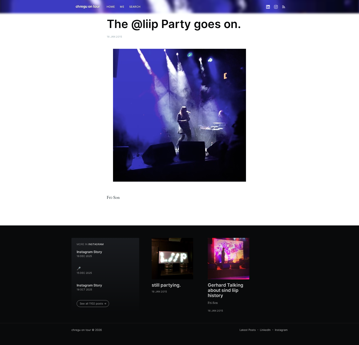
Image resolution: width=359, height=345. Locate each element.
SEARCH (134, 6)
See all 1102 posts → (93, 303)
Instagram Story (89, 252)
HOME (111, 6)
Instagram (281, 330)
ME (122, 6)
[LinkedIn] (268, 6)
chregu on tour (88, 6)
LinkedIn (265, 330)
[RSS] (284, 6)
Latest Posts (248, 330)
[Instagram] (276, 6)
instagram (96, 244)
